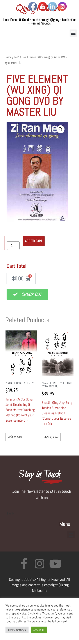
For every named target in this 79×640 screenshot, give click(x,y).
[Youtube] (55, 563)
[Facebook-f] (23, 563)
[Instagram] (39, 563)
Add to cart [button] (15, 437)
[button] (73, 33)
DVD (16, 57)
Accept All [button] (38, 630)
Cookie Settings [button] (17, 630)
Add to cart (33, 241)
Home (8, 57)
